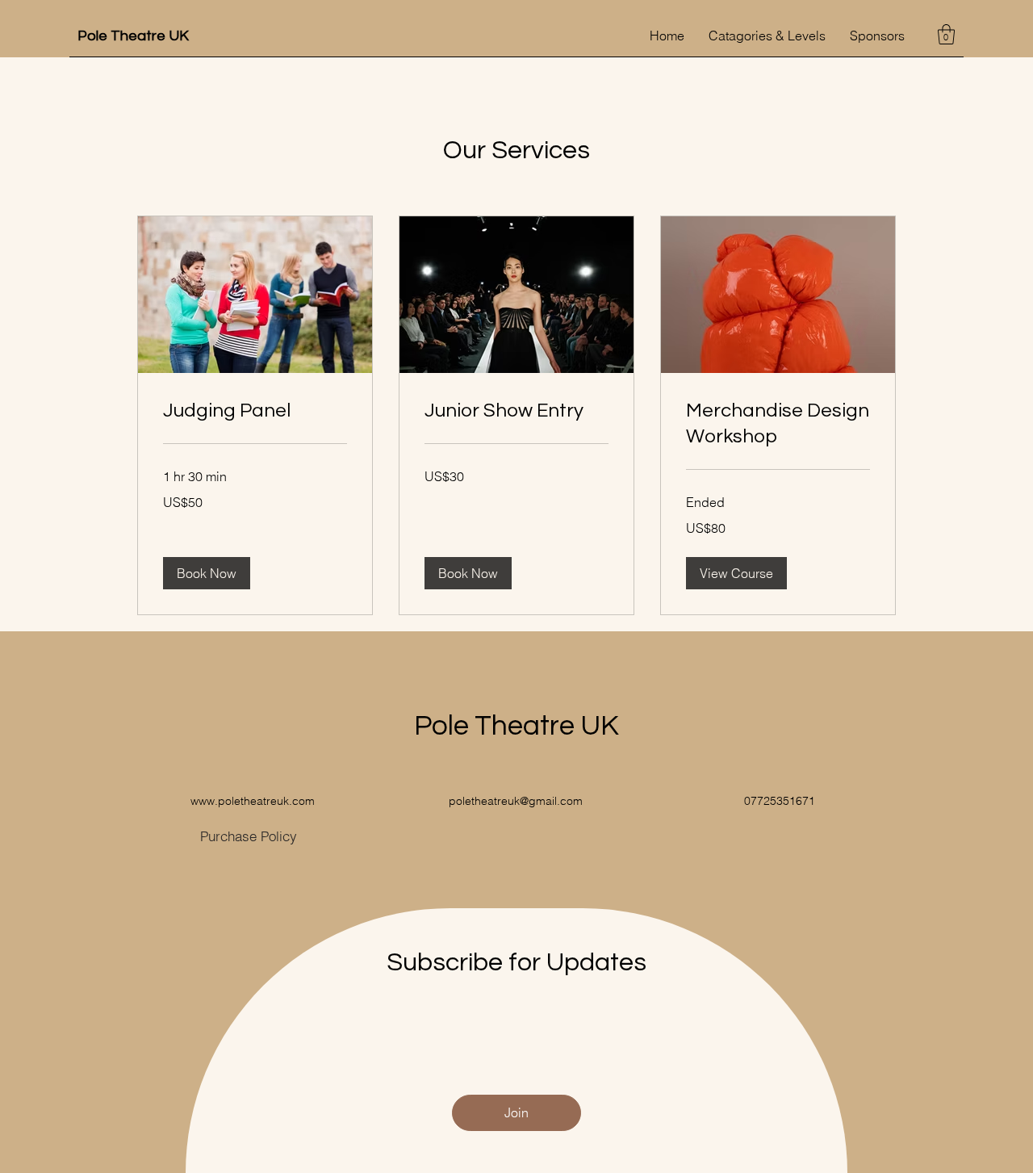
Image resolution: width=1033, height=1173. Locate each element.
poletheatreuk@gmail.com (516, 801)
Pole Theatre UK (133, 36)
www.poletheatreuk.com (252, 801)
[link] (255, 411)
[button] (946, 34)
